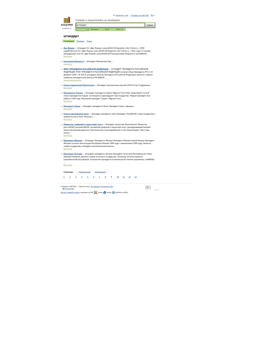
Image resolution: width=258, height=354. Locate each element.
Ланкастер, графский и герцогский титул (83, 124)
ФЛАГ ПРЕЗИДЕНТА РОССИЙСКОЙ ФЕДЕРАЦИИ (86, 69)
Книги (107, 29)
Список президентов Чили (76, 114)
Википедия (68, 56)
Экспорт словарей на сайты (70, 192)
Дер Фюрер (69, 48)
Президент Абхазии (73, 140)
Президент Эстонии (73, 154)
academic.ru (66, 28)
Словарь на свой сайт (140, 15)
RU (152, 15)
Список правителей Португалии (79, 85)
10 (118, 177)
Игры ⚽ (119, 29)
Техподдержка (95, 186)
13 (136, 177)
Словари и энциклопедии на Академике (97, 20)
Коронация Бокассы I (74, 61)
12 (130, 177)
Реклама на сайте (107, 186)
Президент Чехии (72, 106)
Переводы (95, 29)
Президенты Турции (73, 93)
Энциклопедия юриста (72, 80)
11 (124, 177)
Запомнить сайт (122, 15)
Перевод (80, 41)
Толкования (81, 29)
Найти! (150, 25)
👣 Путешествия (68, 188)
